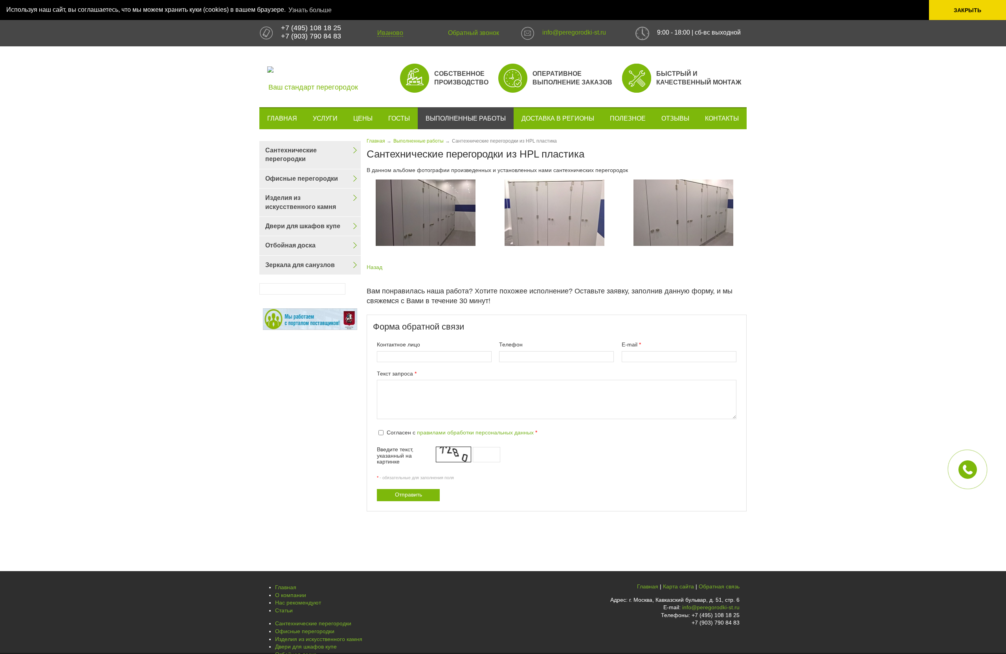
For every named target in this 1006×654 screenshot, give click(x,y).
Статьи (284, 610)
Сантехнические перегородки (291, 154)
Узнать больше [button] (310, 10)
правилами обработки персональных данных (475, 432)
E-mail (631, 344)
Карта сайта (678, 586)
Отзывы (675, 118)
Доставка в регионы (557, 118)
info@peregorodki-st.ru (574, 32)
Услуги (325, 118)
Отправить (408, 494)
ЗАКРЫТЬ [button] (967, 10)
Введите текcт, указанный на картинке (395, 456)
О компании (290, 595)
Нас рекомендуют (298, 602)
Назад (374, 267)
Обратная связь (719, 586)
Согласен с (462, 432)
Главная (282, 118)
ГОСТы (399, 118)
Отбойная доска (290, 245)
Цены (363, 118)
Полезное (628, 118)
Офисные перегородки (301, 178)
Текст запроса (397, 373)
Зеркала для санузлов (300, 265)
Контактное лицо (398, 344)
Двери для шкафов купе (302, 226)
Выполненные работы (466, 118)
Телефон (511, 344)
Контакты (722, 118)
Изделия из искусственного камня (300, 202)
